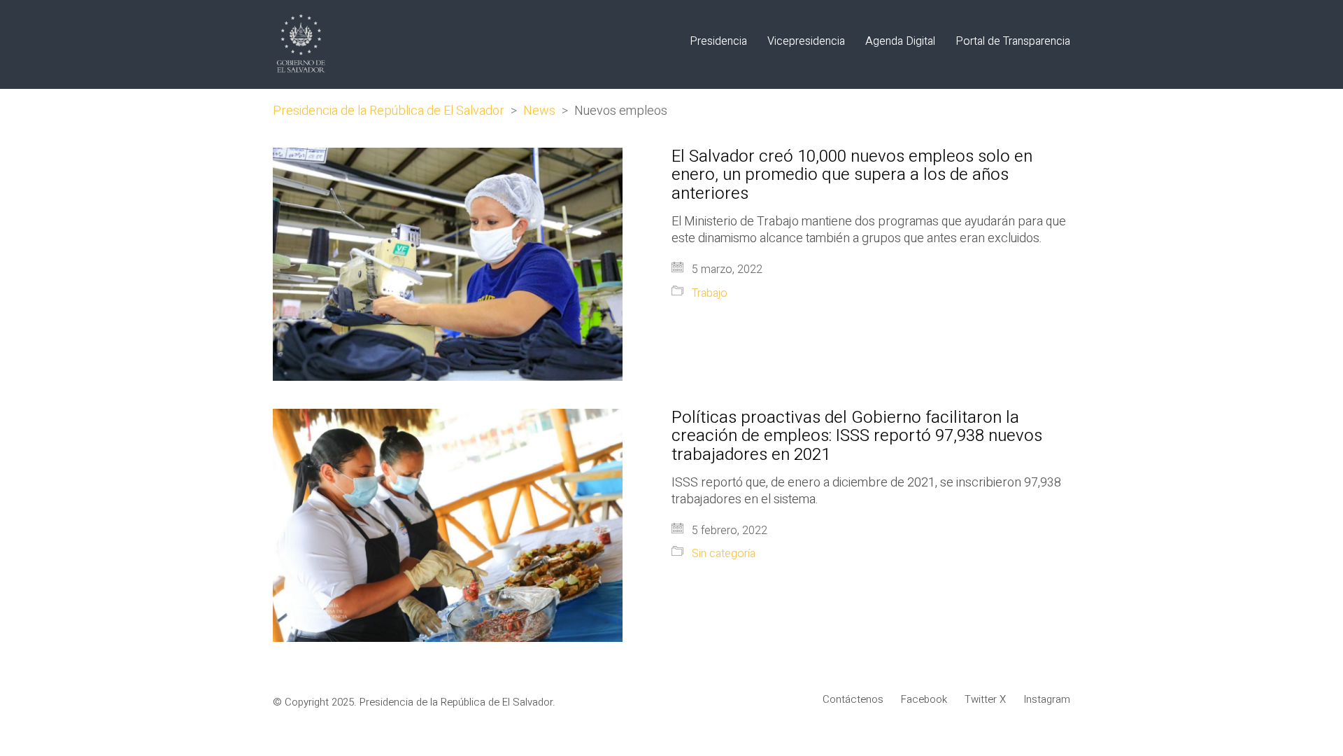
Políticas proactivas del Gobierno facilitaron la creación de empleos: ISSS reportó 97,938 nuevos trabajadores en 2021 (857, 436)
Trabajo (709, 293)
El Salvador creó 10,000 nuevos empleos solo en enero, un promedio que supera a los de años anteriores (852, 175)
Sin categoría (723, 554)
